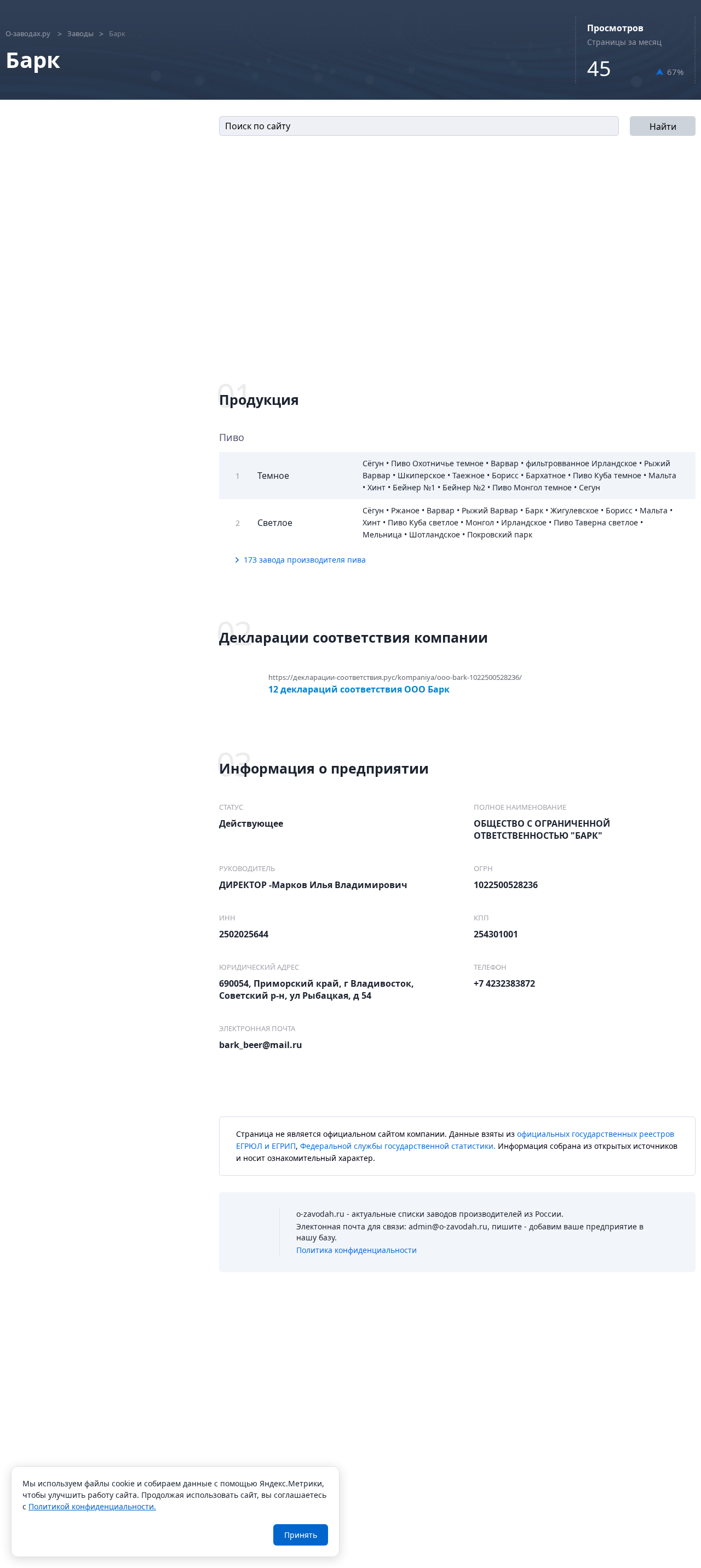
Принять (300, 1535)
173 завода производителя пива (305, 559)
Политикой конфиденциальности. (92, 1506)
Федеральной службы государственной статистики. (398, 1146)
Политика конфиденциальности (356, 1250)
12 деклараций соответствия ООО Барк (359, 688)
